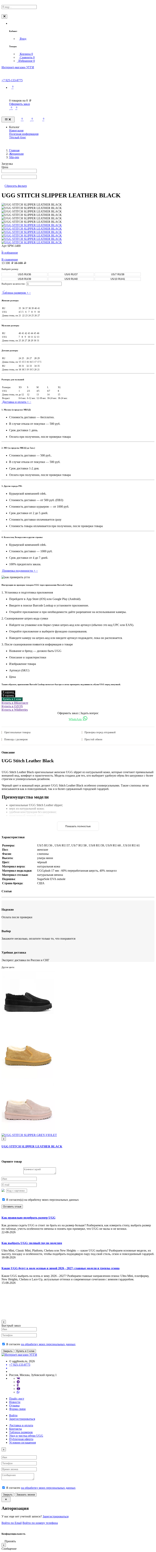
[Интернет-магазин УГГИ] (19, 1354)
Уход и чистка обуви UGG (26, 1435)
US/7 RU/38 (117, 274)
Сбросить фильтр (16, 185)
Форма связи (17, 1409)
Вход (22, 38)
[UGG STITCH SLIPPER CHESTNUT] (28, 1077)
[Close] (4, 16)
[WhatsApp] (18, 1392)
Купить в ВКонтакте (15, 702)
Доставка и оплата (21, 1425)
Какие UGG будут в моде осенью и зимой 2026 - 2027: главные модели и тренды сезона (60, 1268)
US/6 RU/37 (71, 274)
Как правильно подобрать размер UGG (28, 1217)
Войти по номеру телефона (40, 1523)
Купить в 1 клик (12, 699)
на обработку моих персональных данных (48, 1344)
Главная (14, 150)
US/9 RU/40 (71, 279)
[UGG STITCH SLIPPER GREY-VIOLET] (29, 1135)
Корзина (26, 54)
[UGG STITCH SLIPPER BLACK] (28, 1023)
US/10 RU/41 (118, 279)
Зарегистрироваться (22, 1418)
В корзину (8, 692)
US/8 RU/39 (24, 279)
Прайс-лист (16, 1398)
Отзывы (14, 1405)
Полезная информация (23, 134)
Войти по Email (12, 1523)
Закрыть (8, 1351)
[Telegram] (18, 1381)
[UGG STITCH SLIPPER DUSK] (28, 1131)
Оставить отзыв (12, 1206)
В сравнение (10, 259)
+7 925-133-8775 (12, 80)
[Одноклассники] (18, 1385)
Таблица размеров (21, 1432)
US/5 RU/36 (24, 274)
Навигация (16, 130)
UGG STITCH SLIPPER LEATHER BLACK (32, 1146)
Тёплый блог (17, 137)
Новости (14, 1402)
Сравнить (27, 57)
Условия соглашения (22, 1442)
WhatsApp (75, 719)
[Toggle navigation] (8, 120)
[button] (10, 23)
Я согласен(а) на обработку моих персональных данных (42, 1199)
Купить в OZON (12, 706)
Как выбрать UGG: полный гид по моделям (32, 1243)
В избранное (10, 252)
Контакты (15, 1428)
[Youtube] (18, 1388)
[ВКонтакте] (18, 1378)
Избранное (26, 60)
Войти (13, 1415)
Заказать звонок (25, 1494)
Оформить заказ (19, 104)
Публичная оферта (21, 1439)
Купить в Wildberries (15, 709)
